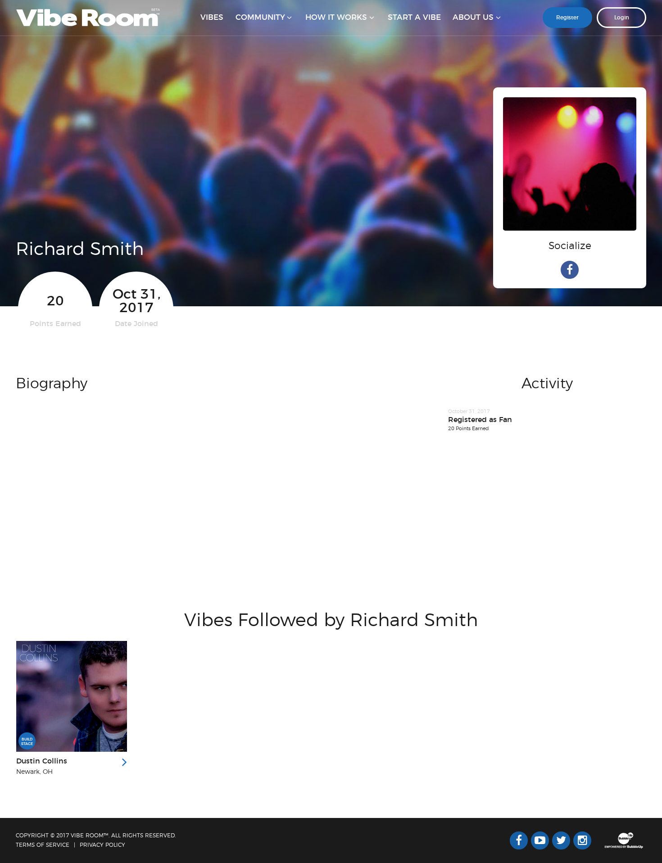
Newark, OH (34, 772)
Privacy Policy (102, 845)
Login (621, 17)
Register (567, 17)
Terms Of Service (42, 845)
